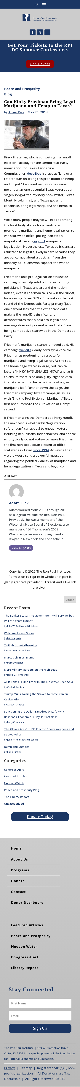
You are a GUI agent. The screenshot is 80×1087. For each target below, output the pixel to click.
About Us (19, 859)
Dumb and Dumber (16, 747)
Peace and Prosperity (30, 936)
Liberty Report (24, 967)
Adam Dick (16, 112)
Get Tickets (40, 63)
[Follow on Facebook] (33, 32)
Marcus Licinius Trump (19, 657)
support (39, 241)
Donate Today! (40, 816)
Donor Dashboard (27, 902)
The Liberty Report (16, 797)
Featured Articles (15, 776)
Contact (18, 891)
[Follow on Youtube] (47, 32)
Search (70, 599)
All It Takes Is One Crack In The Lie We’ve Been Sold (38, 682)
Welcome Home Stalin (19, 633)
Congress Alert (14, 769)
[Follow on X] (40, 32)
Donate (18, 881)
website (25, 350)
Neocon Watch (14, 783)
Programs (20, 870)
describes (34, 173)
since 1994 (41, 450)
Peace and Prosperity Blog (21, 790)
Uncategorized (14, 803)
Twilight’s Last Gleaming (20, 645)
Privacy (9, 1068)
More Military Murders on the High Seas (30, 669)
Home (16, 848)
